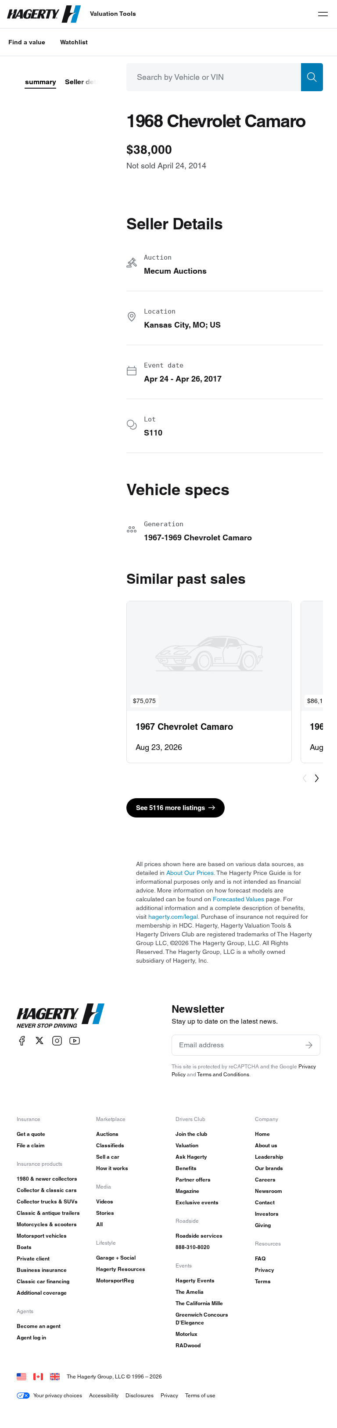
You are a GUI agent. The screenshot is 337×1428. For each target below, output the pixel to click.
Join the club (191, 1134)
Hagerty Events (195, 1280)
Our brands (269, 1168)
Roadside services (199, 1236)
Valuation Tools (113, 13)
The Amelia (190, 1292)
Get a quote (31, 1134)
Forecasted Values (238, 899)
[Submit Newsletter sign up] (309, 1045)
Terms (263, 1281)
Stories (105, 1213)
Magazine (187, 1191)
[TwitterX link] (39, 1041)
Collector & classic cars (47, 1190)
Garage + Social (116, 1257)
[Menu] (323, 14)
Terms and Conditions (223, 1074)
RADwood (188, 1345)
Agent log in (31, 1337)
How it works (112, 1168)
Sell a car (107, 1157)
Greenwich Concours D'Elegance (202, 1318)
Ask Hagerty (191, 1157)
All (99, 1224)
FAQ (260, 1258)
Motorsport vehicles (42, 1236)
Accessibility (103, 1395)
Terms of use (200, 1395)
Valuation (187, 1145)
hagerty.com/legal (173, 916)
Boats (24, 1247)
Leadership (269, 1157)
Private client (33, 1258)
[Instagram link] (57, 1041)
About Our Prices (190, 872)
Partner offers (193, 1179)
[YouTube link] (74, 1041)
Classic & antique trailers (48, 1213)
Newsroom (268, 1191)
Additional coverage (42, 1293)
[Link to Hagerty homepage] (60, 1015)
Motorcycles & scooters (47, 1224)
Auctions (107, 1134)
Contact (265, 1202)
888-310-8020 (193, 1247)
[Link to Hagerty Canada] (38, 1376)
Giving (263, 1225)
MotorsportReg (115, 1280)
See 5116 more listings (170, 807)
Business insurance (42, 1270)
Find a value (26, 42)
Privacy (264, 1270)
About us (266, 1145)
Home (262, 1134)
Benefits (186, 1168)
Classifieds (110, 1145)
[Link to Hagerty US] (21, 1376)
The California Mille (199, 1303)
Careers (265, 1179)
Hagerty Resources (120, 1269)
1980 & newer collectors (47, 1179)
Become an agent (39, 1326)
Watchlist (74, 42)
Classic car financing (43, 1281)
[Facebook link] (22, 1041)
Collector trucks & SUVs (47, 1201)
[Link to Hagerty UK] (55, 1376)
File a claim (31, 1145)
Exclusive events (197, 1202)
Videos (104, 1201)
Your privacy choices (57, 1395)
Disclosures (139, 1395)
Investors (267, 1214)
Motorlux (186, 1334)
